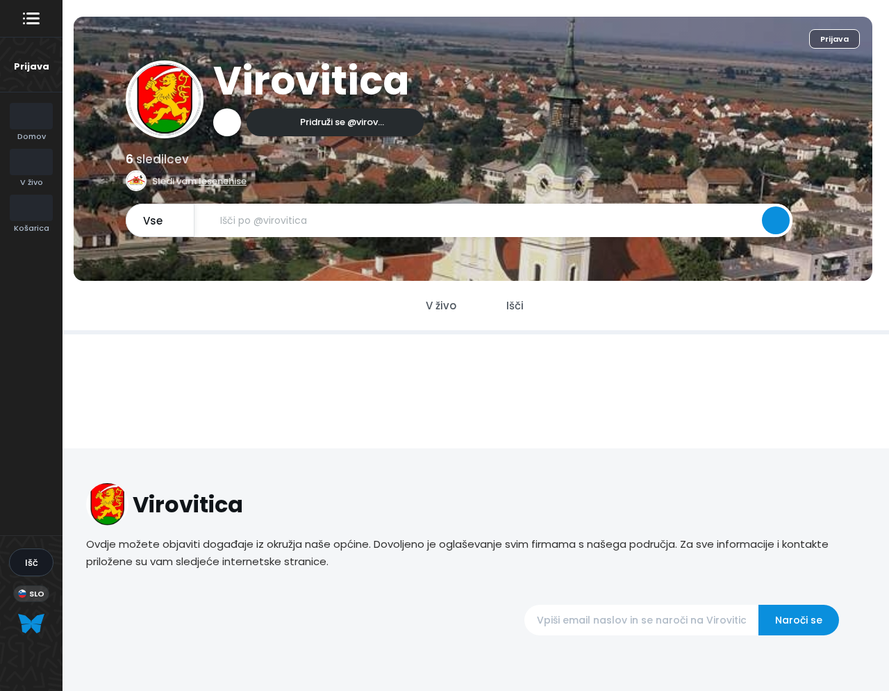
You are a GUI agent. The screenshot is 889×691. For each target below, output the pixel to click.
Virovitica (311, 81)
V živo (441, 305)
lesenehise (223, 181)
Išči (515, 305)
